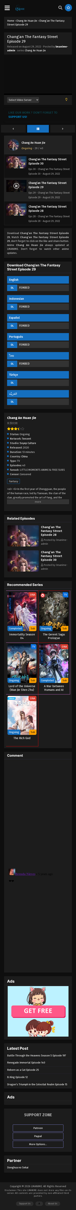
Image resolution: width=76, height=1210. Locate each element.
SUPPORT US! (17, 117)
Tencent (26, 438)
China (24, 456)
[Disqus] (38, 812)
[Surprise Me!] (68, 7)
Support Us (24, 1203)
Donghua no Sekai (17, 1167)
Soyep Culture (28, 443)
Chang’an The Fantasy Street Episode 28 (51, 531)
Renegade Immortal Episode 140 (26, 1062)
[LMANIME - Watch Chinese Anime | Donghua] (20, 10)
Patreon (38, 1128)
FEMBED (24, 287)
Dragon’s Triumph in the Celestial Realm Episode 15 (37, 1084)
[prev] (13, 129)
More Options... (38, 1144)
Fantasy (13, 481)
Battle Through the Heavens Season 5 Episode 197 (36, 1055)
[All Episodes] (38, 129)
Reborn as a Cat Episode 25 (23, 1069)
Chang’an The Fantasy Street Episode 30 (51, 556)
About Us (52, 1203)
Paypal (38, 1136)
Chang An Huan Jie (35, 50)
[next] (62, 129)
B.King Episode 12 (17, 1077)
